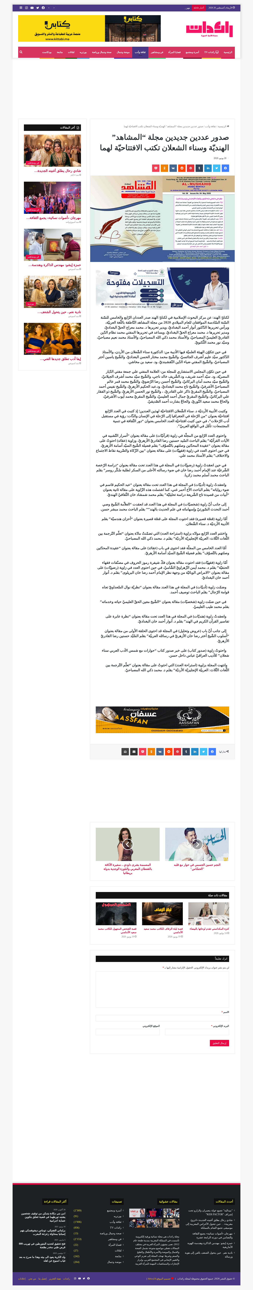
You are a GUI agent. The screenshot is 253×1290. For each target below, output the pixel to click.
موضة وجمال (123, 52)
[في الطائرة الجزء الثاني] (137, 1213)
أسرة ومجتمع (192, 52)
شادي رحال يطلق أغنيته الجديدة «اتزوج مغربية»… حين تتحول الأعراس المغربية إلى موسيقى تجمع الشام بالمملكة (209, 1224)
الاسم (225, 1012)
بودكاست (47, 52)
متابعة (60, 52)
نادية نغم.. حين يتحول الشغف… (59, 312)
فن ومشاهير (157, 52)
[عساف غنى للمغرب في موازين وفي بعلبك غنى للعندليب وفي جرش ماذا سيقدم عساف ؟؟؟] (154, 1213)
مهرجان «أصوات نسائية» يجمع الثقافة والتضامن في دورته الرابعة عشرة (154, 7)
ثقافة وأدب (140, 52)
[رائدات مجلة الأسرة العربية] (209, 29)
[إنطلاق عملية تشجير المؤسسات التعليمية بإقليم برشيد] (154, 1223)
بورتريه (83, 52)
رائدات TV (210, 52)
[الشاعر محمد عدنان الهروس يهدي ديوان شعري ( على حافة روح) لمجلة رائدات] (171, 1223)
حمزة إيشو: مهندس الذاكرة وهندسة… (55, 265)
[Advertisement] (126, 87)
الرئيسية (228, 52)
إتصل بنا (43, 1278)
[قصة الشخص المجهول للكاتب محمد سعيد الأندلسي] (116, 913)
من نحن (32, 1278)
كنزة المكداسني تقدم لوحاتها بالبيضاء (209, 928)
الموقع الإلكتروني (151, 1026)
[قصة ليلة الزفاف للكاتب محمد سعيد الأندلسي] (162, 913)
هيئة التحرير (55, 1278)
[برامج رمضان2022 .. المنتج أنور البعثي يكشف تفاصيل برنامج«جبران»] (137, 1223)
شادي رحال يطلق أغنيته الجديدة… (57, 171)
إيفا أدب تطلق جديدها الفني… (60, 359)
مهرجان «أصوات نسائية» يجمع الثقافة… (53, 218)
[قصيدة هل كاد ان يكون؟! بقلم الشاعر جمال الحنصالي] (171, 1213)
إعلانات (22, 1278)
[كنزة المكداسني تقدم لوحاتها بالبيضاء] (208, 913)
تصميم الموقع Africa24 (159, 1278)
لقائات (71, 52)
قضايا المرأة (174, 52)
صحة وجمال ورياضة (101, 52)
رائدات (66, 1278)
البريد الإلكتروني (220, 1026)
